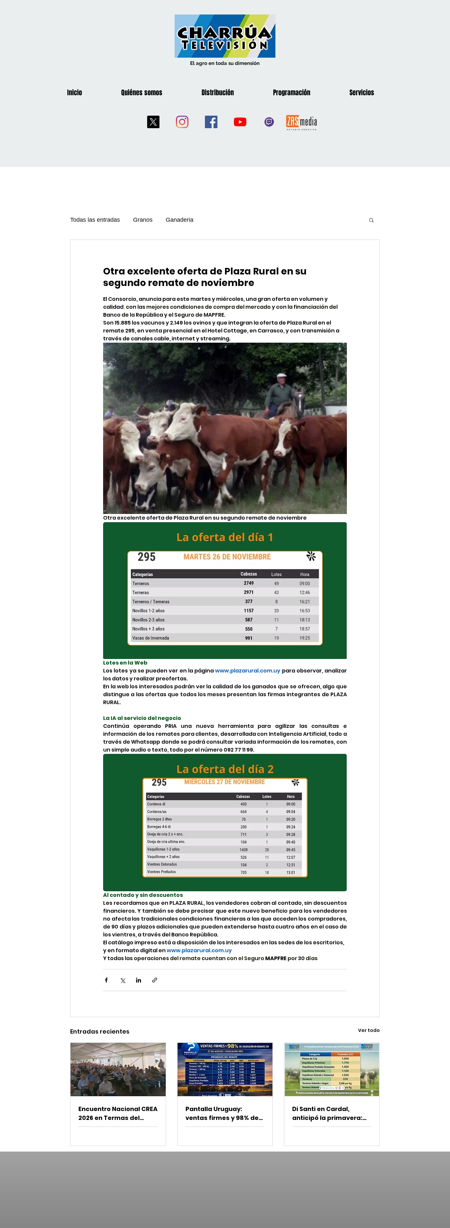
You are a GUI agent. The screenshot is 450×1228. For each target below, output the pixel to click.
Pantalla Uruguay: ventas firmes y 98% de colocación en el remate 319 (223, 1113)
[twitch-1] (269, 122)
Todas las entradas (95, 219)
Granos (143, 219)
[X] (153, 122)
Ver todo (369, 1030)
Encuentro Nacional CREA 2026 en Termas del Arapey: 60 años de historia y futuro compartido (117, 1113)
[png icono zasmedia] (302, 122)
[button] (371, 219)
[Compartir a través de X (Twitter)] (122, 980)
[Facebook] (211, 122)
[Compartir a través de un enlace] (155, 980)
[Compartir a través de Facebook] (106, 980)
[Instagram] (182, 122)
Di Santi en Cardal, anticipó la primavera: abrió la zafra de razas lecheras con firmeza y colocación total (328, 1113)
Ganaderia (179, 219)
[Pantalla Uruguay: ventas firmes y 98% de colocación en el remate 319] (225, 1069)
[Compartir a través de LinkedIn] (138, 980)
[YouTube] (240, 122)
